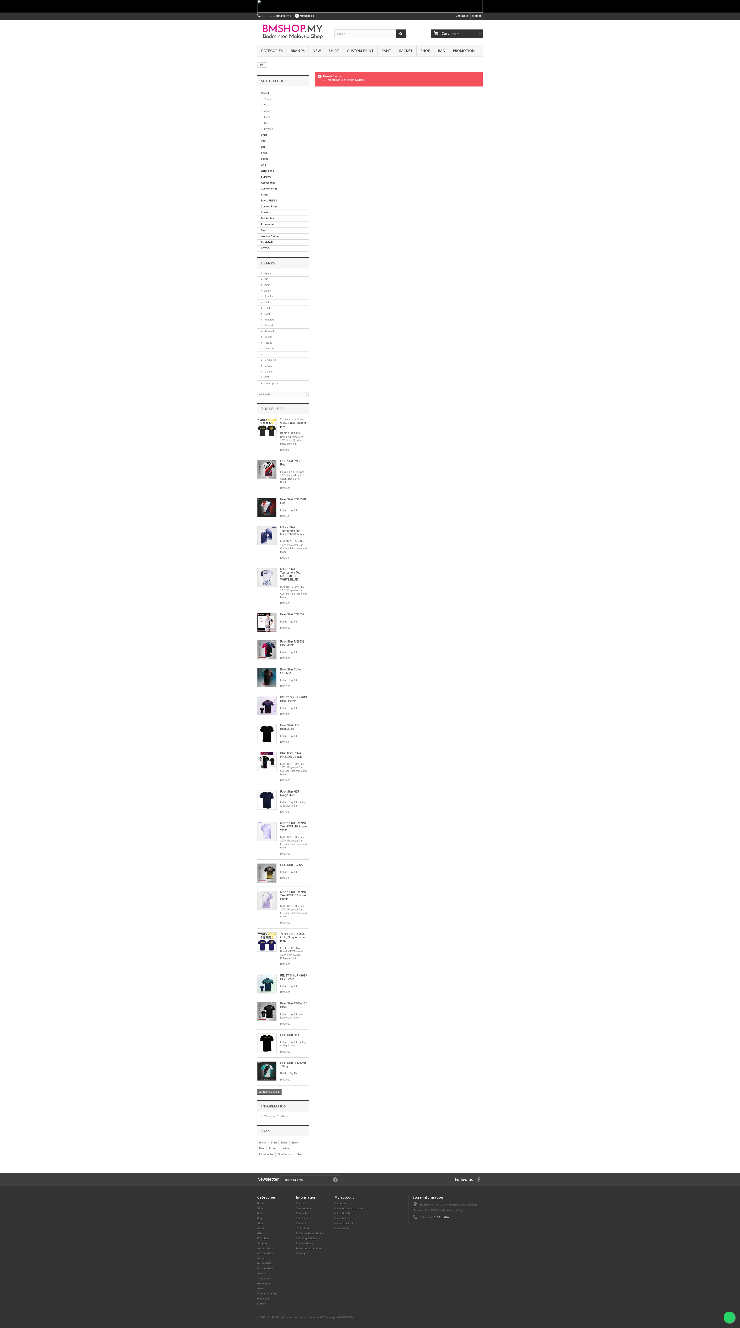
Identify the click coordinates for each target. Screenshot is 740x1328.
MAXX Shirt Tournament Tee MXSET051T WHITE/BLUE (290, 574)
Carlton (268, 302)
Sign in (476, 15)
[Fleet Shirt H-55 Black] (267, 733)
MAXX (268, 365)
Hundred (269, 319)
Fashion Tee (266, 1154)
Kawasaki (269, 331)
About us (301, 1223)
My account (344, 1197)
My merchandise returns (348, 1208)
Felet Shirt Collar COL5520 (290, 671)
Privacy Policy (304, 1243)
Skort (264, 230)
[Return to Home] (261, 65)
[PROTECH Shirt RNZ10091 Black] (267, 761)
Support (266, 176)
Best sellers (303, 1213)
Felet (267, 308)
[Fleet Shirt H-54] (267, 1043)
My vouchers (342, 1228)
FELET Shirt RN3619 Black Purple (293, 699)
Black (294, 1142)
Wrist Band (267, 170)
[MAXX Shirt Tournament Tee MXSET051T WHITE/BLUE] (267, 577)
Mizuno (268, 371)
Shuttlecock (285, 1154)
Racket (406, 50)
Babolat (268, 296)
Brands (298, 50)
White (286, 1148)
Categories (272, 50)
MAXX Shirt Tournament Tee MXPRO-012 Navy (292, 531)
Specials (301, 1203)
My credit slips (343, 1213)
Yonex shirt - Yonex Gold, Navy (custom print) (293, 937)
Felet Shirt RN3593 (292, 614)
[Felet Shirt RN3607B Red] (267, 507)
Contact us (462, 15)
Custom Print (360, 50)
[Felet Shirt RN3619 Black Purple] (267, 705)
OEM (267, 377)
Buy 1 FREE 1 (269, 200)
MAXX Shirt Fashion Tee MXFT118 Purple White (293, 826)
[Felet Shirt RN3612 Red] (267, 469)
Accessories (268, 182)
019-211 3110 (441, 1217)
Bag (441, 50)
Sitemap (301, 1253)
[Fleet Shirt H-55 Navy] (267, 800)
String (264, 194)
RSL (266, 123)
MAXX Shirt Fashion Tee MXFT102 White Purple (293, 895)
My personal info (344, 1223)
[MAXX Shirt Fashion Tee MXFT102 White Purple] (267, 900)
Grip (263, 164)
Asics (267, 290)
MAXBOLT (270, 360)
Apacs (267, 111)
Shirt (334, 50)
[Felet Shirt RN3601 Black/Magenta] (267, 649)
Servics (265, 212)
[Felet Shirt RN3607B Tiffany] (267, 1071)
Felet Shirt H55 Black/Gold (289, 727)
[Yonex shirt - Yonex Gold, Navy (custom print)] (267, 942)
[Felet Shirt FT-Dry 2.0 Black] (267, 1011)
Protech (268, 129)
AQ (266, 279)
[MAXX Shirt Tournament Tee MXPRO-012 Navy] (267, 535)
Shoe (425, 50)
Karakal (268, 325)
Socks (264, 158)
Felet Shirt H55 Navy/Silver (289, 793)
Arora (267, 285)
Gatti (267, 313)
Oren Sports (271, 383)
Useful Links (303, 1228)
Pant (386, 50)
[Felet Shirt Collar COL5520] (267, 677)
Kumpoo (269, 348)
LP (265, 354)
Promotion (464, 50)
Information (274, 1106)
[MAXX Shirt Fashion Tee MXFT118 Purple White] (267, 831)
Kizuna (268, 342)
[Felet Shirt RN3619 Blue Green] (267, 983)
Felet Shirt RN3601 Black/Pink (292, 643)
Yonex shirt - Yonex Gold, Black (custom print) (293, 423)
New (317, 50)
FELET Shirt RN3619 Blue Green (293, 977)
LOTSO (265, 248)
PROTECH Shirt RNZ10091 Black (291, 755)
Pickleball (267, 242)
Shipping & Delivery (308, 1238)
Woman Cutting (270, 236)
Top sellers (272, 408)
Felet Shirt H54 (289, 1034)
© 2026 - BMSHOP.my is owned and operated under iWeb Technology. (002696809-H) (305, 1317)
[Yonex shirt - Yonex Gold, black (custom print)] (267, 427)
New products (304, 1208)
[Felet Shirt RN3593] (267, 622)
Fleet (266, 117)
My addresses (342, 1218)
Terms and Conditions (276, 1116)
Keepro (268, 337)
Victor (267, 105)
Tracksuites (267, 218)
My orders (340, 1203)
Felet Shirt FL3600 (291, 864)
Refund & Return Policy (310, 1233)
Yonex (267, 99)
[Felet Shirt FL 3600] (267, 873)
